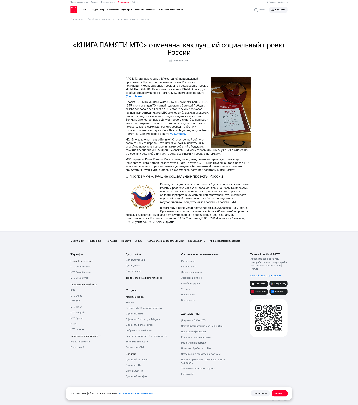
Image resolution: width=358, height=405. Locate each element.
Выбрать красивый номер (139, 330)
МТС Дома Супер (79, 278)
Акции (138, 241)
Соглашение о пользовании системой (201, 354)
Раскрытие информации (194, 343)
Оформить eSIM (134, 313)
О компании (123, 2)
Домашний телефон (136, 376)
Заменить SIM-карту (137, 341)
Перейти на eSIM (135, 347)
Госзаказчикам (108, 2)
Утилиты (185, 289)
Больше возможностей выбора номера (146, 336)
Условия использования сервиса (198, 368)
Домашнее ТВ (133, 365)
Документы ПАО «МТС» (193, 320)
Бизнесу (94, 2)
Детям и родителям (191, 272)
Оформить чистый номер (139, 325)
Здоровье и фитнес (191, 278)
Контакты (111, 241)
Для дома (131, 354)
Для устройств (133, 254)
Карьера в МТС (196, 241)
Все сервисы (188, 300)
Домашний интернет (137, 359)
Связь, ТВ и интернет (81, 261)
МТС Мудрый (77, 312)
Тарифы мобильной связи (83, 284)
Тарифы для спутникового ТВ (85, 336)
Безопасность (188, 266)
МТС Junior (76, 307)
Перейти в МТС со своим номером (144, 308)
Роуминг (130, 302)
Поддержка (95, 241)
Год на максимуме (80, 341)
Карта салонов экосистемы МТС (165, 241)
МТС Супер (76, 296)
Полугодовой (77, 347)
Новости (126, 241)
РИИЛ (73, 324)
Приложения (188, 294)
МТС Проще (76, 318)
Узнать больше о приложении (265, 275)
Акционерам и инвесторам (225, 241)
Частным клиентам (79, 2)
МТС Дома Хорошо (80, 272)
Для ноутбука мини (136, 260)
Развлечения (188, 261)
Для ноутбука (133, 265)
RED (72, 290)
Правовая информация (193, 331)
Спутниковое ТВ (134, 371)
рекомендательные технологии (135, 393)
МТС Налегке (77, 329)
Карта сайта (187, 374)
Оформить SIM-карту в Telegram (143, 319)
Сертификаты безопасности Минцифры (202, 326)
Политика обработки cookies (196, 348)
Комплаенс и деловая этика (196, 337)
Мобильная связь (135, 297)
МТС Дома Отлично (80, 266)
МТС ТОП (75, 301)
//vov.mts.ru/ (134, 96)
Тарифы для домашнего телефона (144, 278)
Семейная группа (190, 283)
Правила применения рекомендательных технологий (203, 361)
